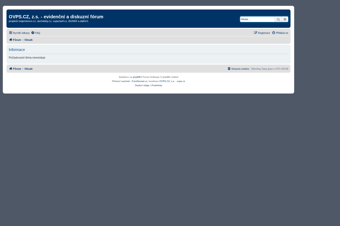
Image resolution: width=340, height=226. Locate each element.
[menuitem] (35, 33)
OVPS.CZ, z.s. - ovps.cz (172, 81)
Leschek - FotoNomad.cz (134, 81)
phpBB (136, 77)
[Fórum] (11, 12)
